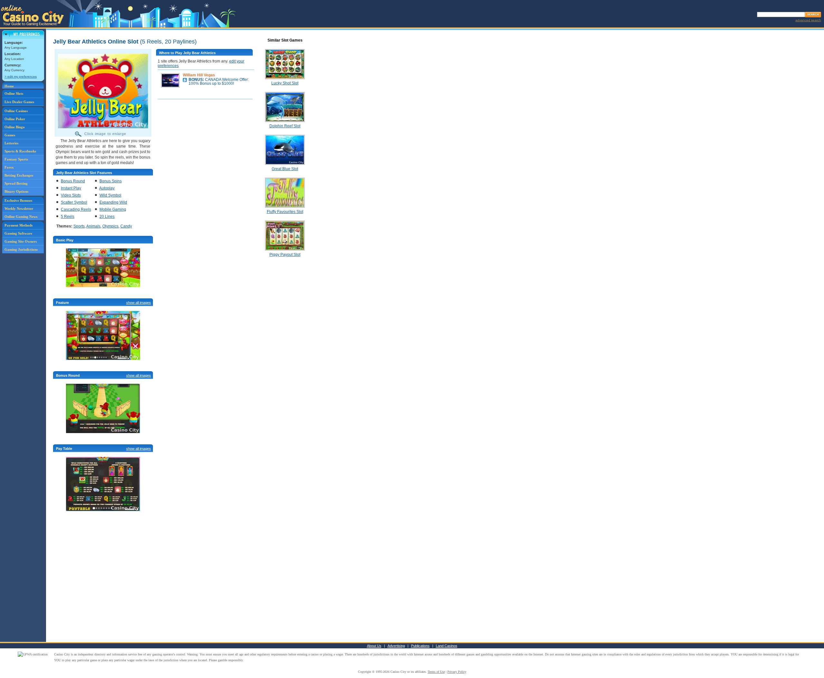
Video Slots (71, 195)
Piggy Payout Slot (284, 254)
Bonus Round (73, 181)
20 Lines (107, 216)
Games (10, 135)
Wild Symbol (110, 195)
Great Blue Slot (285, 169)
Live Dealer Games (19, 102)
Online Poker (15, 119)
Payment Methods (19, 225)
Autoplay (107, 188)
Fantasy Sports (16, 159)
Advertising (396, 646)
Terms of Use (436, 671)
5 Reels (67, 216)
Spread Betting (16, 183)
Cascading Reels (76, 209)
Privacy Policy (456, 671)
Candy (126, 226)
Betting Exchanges (19, 175)
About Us (374, 646)
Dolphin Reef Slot (284, 126)
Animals (93, 226)
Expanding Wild (113, 202)
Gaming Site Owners (21, 241)
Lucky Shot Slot (284, 83)
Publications (420, 646)
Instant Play (71, 188)
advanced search (808, 20)
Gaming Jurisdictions (21, 249)
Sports (79, 226)
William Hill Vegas (199, 75)
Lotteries (11, 143)
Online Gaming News (21, 216)
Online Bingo (15, 127)
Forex (9, 167)
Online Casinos (16, 111)
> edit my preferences (21, 76)
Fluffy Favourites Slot (285, 211)
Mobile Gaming (112, 209)
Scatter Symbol (74, 202)
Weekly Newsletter (19, 208)
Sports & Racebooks (20, 151)
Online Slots (14, 93)
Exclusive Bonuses (18, 200)
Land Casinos (446, 646)
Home (9, 86)
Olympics (110, 226)
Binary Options (16, 191)
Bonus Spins (110, 181)
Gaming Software (18, 233)
